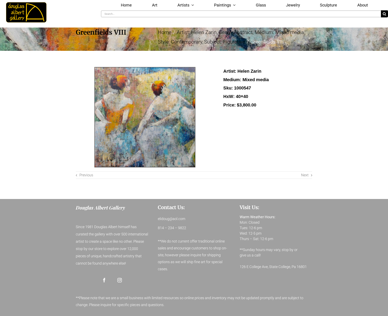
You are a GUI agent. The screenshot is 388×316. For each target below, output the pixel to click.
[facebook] (104, 280)
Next (305, 175)
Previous (86, 175)
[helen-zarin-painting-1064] (145, 117)
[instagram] (119, 280)
